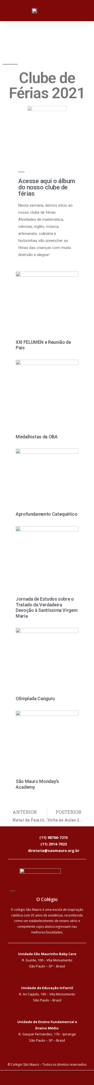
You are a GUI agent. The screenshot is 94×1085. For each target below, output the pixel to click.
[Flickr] (52, 1077)
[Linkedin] (41, 1077)
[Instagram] (31, 1077)
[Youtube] (63, 1077)
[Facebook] (20, 1077)
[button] (85, 9)
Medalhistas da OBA (37, 436)
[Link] (74, 1077)
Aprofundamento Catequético (47, 514)
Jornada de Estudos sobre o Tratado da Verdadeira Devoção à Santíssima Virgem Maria (46, 607)
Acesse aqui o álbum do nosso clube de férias (46, 187)
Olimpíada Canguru (35, 698)
